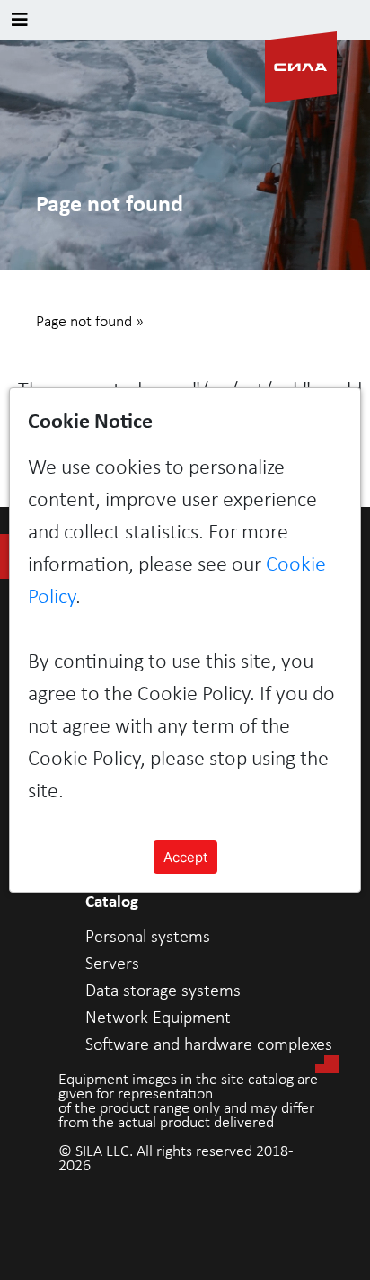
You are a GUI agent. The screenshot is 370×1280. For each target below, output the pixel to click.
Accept (185, 857)
